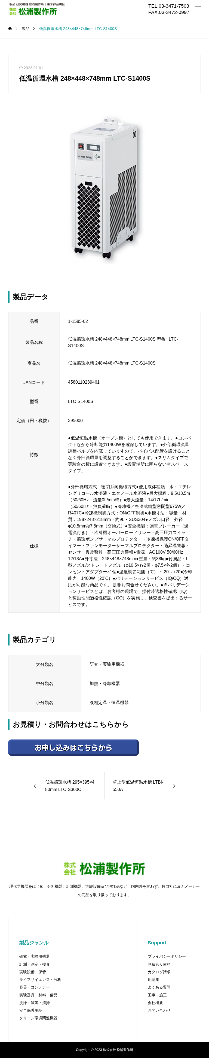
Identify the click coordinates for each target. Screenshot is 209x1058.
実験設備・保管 (32, 972)
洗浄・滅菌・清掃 (34, 1003)
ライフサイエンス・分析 (40, 979)
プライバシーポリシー (167, 956)
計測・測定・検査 (34, 964)
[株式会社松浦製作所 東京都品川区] (36, 9)
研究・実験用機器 (34, 956)
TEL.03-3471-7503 (168, 6)
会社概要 (155, 1003)
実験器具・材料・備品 (38, 995)
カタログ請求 (159, 972)
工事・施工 (157, 995)
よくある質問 (159, 987)
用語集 (153, 979)
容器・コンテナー (34, 987)
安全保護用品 (30, 1010)
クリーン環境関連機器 (38, 1018)
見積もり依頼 (159, 964)
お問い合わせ (159, 1010)
